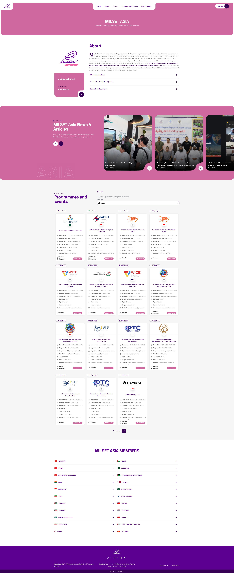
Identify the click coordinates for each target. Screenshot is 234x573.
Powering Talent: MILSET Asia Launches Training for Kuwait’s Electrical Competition (129, 164)
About (107, 6)
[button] (61, 143)
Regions (115, 6)
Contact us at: (62, 87)
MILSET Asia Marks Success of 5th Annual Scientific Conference (179, 164)
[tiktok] (108, 558)
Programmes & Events (130, 6)
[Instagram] (77, 94)
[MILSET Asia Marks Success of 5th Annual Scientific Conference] (206, 168)
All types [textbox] (101, 203)
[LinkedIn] (118, 558)
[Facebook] (111, 558)
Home (99, 6)
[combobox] (138, 203)
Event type (100, 199)
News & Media (146, 6)
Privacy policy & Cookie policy (170, 565)
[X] (114, 558)
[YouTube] (125, 558)
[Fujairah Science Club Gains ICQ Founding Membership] (103, 168)
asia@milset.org (63, 89)
